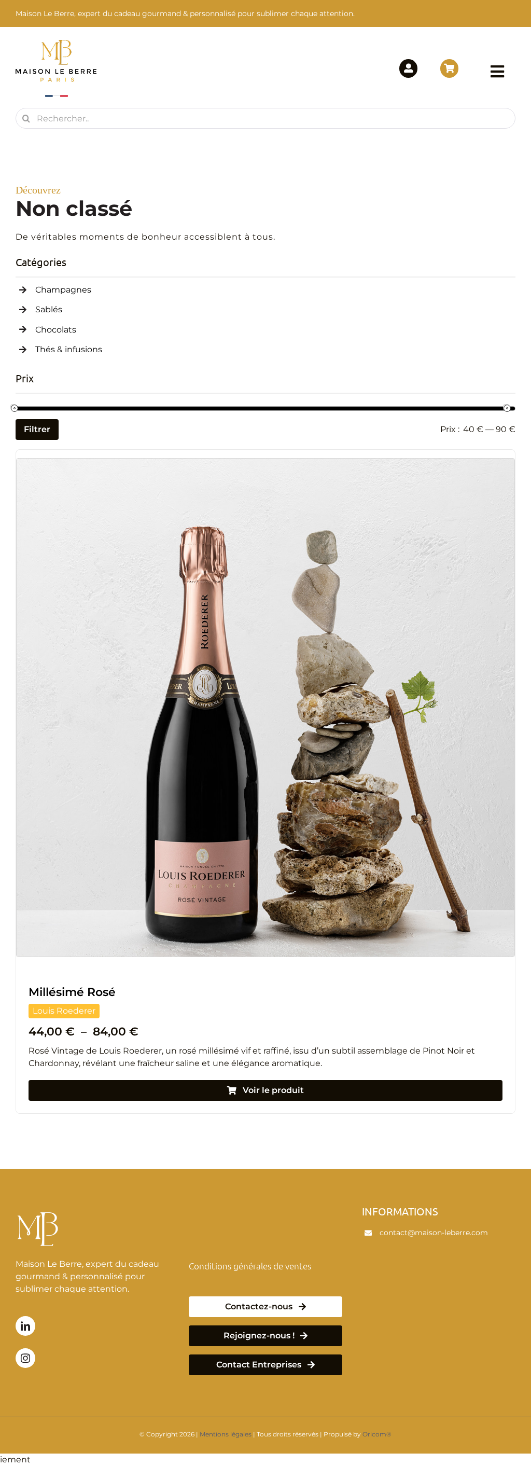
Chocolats (55, 330)
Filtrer (37, 429)
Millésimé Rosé (72, 992)
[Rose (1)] (265, 462)
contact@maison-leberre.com (434, 1232)
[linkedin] (25, 1326)
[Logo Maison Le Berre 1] (56, 43)
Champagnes (63, 290)
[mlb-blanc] (39, 1209)
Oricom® (377, 1434)
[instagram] (25, 1358)
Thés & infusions (68, 349)
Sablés (48, 309)
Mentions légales (225, 1434)
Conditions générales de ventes (250, 1265)
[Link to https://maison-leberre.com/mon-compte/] (408, 68)
